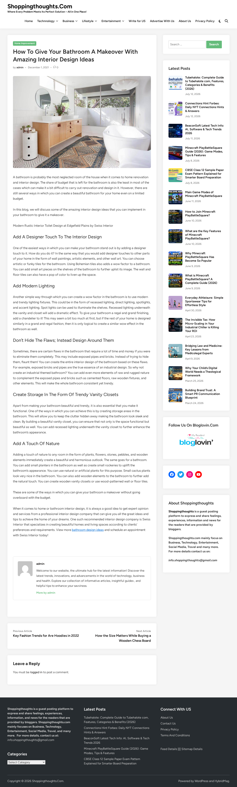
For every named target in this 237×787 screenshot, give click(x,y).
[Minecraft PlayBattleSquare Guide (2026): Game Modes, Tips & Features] (175, 148)
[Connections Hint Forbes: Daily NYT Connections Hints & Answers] (175, 103)
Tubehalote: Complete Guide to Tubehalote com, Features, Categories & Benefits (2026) (204, 83)
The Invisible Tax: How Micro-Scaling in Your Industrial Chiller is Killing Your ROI (202, 325)
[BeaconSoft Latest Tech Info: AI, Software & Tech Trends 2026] (175, 126)
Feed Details (169, 749)
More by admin (45, 592)
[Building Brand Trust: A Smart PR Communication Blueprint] (175, 390)
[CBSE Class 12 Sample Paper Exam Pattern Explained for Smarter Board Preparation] (175, 170)
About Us (185, 21)
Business (68, 21)
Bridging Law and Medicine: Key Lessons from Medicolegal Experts (203, 349)
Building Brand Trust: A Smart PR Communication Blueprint (202, 394)
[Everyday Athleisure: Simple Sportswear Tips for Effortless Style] (175, 298)
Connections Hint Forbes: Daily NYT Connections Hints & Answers (204, 107)
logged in (36, 672)
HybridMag (222, 781)
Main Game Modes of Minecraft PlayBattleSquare (203, 194)
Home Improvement (24, 43)
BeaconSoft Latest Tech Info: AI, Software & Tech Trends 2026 (204, 129)
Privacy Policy (205, 21)
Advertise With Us (162, 21)
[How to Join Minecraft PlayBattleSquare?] (175, 212)
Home (29, 21)
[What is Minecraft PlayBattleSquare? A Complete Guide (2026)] (175, 276)
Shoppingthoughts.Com (39, 6)
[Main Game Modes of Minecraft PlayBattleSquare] (175, 192)
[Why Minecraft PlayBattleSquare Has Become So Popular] (175, 253)
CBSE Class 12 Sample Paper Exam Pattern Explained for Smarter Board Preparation (204, 173)
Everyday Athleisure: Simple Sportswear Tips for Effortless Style (204, 301)
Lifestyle (88, 21)
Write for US (137, 21)
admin (20, 67)
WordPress (201, 781)
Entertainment (111, 21)
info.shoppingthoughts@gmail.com (30, 740)
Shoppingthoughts (181, 511)
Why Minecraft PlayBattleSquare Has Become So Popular (199, 257)
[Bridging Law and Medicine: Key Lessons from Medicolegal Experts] (175, 346)
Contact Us (168, 723)
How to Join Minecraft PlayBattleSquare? (200, 213)
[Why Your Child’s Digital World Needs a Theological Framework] (175, 368)
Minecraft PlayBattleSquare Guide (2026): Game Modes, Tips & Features (204, 151)
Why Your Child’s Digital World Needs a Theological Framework (203, 371)
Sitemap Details (191, 749)
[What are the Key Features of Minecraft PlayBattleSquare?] (175, 231)
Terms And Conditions (175, 735)
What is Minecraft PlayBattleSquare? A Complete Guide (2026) (201, 279)
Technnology (46, 21)
